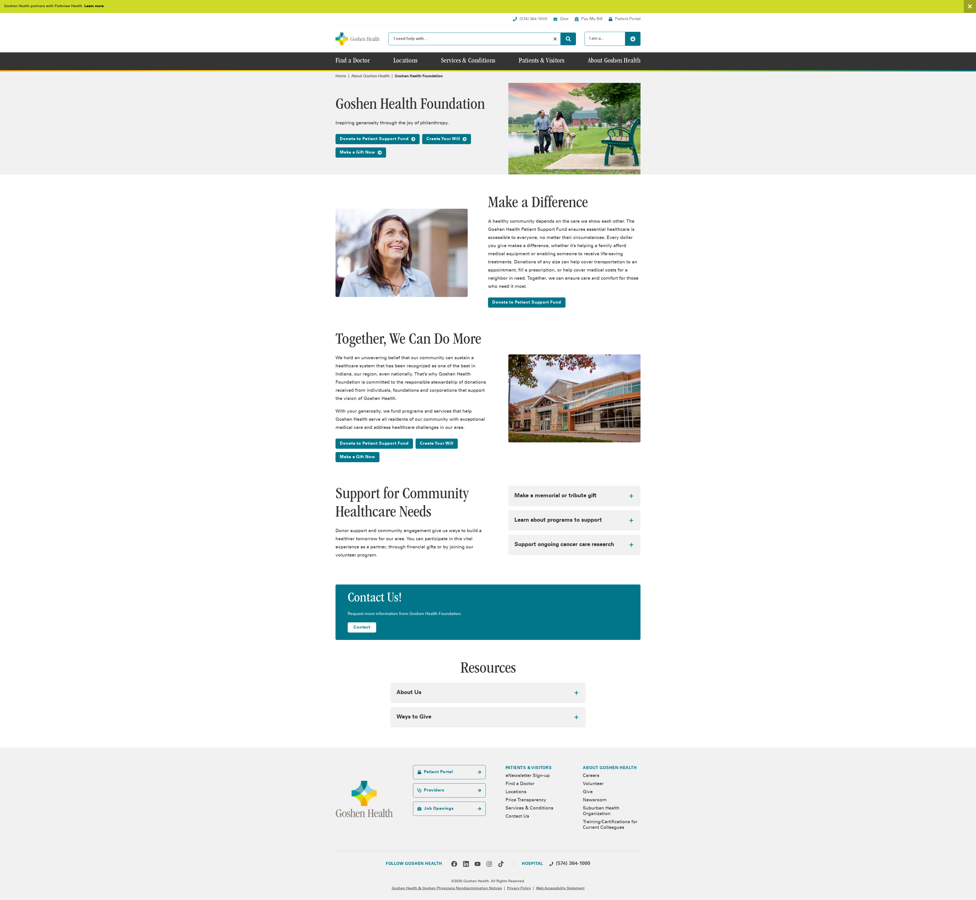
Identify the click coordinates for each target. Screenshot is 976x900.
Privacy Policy (519, 888)
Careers (591, 776)
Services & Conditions (529, 808)
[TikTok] (501, 864)
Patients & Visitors (529, 768)
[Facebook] (454, 864)
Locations (516, 792)
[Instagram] (489, 864)
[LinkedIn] (466, 864)
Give (588, 792)
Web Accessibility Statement (560, 888)
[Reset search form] (555, 38)
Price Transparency (526, 800)
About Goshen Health (370, 76)
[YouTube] (478, 864)
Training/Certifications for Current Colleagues (610, 825)
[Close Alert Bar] (970, 6)
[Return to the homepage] (358, 39)
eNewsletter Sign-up (528, 776)
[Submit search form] (568, 39)
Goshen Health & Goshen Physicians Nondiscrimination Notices (447, 888)
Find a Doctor (520, 784)
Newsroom (595, 800)
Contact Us (517, 816)
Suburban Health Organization (601, 811)
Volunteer (593, 784)
